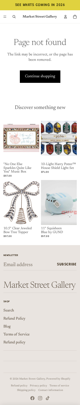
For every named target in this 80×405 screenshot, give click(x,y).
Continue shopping (40, 76)
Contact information (50, 390)
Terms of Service (16, 335)
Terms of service (59, 385)
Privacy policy (38, 385)
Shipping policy (26, 390)
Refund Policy (14, 319)
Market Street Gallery (32, 379)
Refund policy (14, 342)
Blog (7, 327)
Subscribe (67, 265)
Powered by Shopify (58, 379)
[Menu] (5, 17)
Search (8, 311)
